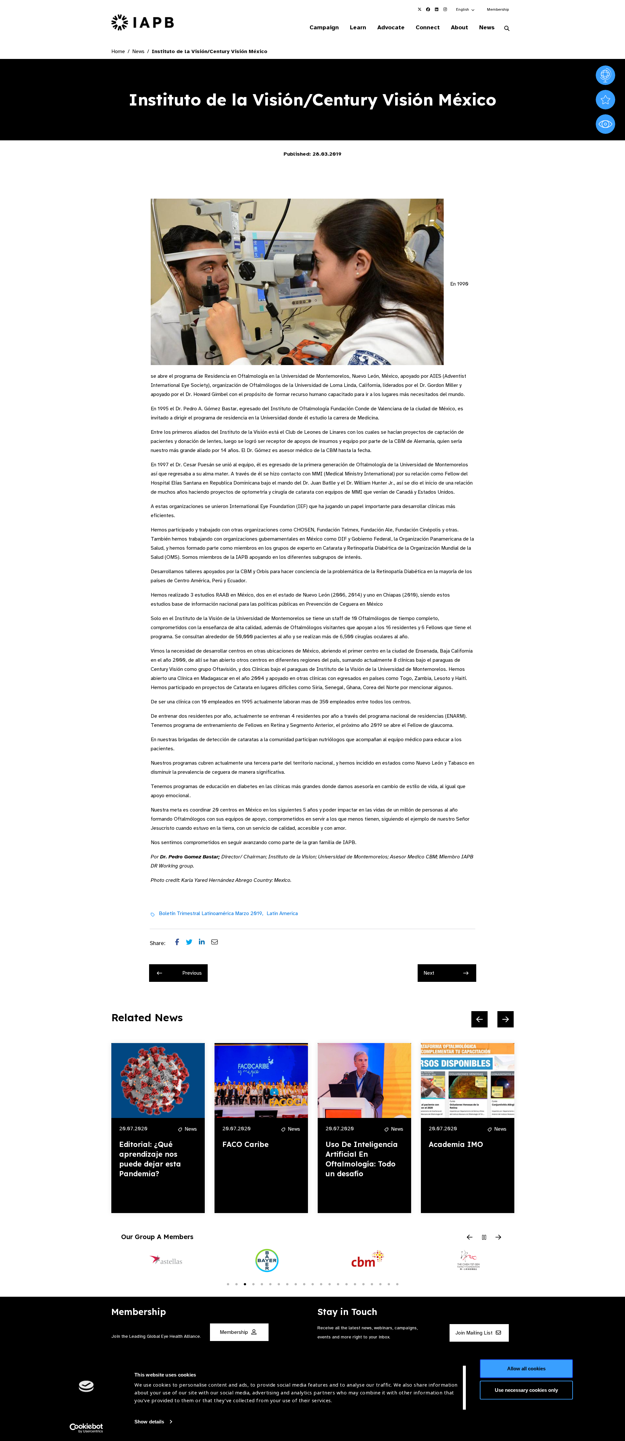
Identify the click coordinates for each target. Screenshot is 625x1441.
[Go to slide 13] (329, 1283)
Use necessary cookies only (526, 1389)
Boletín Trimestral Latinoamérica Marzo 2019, (211, 913)
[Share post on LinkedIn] (205, 943)
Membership (498, 9)
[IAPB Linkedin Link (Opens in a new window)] (436, 9)
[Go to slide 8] (287, 1283)
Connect (428, 27)
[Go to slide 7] (278, 1283)
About (459, 27)
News (486, 27)
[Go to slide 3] (245, 1283)
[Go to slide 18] (371, 1283)
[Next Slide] (505, 1019)
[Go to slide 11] (312, 1283)
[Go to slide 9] (295, 1283)
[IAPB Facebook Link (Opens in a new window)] (428, 9)
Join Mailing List (474, 1333)
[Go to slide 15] (346, 1283)
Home (118, 51)
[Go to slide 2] (236, 1283)
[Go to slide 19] (380, 1283)
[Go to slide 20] (388, 1283)
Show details (149, 1421)
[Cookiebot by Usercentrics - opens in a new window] (86, 1428)
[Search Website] (507, 28)
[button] (465, 9)
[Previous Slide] (479, 1019)
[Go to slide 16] (355, 1283)
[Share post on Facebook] (180, 943)
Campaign (324, 27)
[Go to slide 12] (321, 1283)
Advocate (391, 27)
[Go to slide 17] (363, 1283)
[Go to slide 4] (253, 1283)
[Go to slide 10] (304, 1283)
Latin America (282, 913)
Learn (358, 27)
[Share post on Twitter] (192, 943)
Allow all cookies (526, 1368)
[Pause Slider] (484, 1238)
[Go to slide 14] (338, 1283)
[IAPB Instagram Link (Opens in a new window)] (445, 9)
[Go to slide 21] (397, 1283)
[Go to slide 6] (270, 1283)
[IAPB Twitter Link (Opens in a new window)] (420, 9)
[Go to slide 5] (261, 1283)
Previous (192, 973)
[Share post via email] (217, 943)
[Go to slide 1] (228, 1283)
